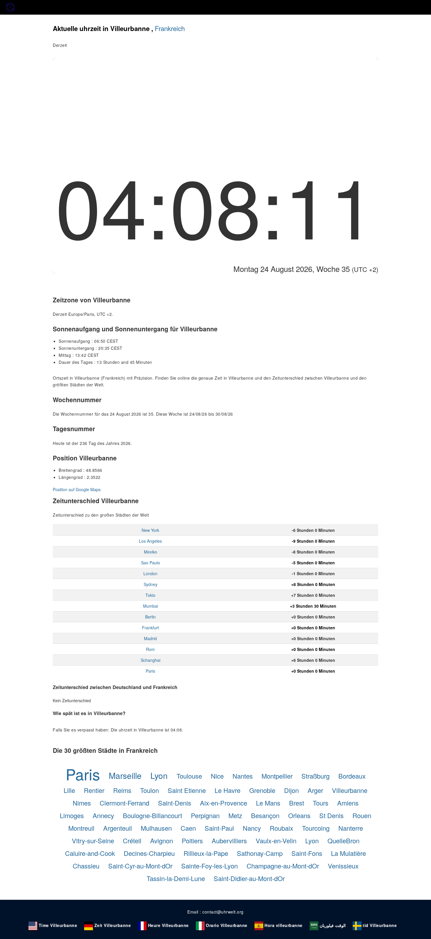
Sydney (150, 584)
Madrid (150, 638)
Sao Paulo (150, 563)
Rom (150, 649)
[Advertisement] (215, 102)
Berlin (150, 617)
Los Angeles (150, 541)
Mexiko (150, 552)
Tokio (150, 595)
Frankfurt (150, 627)
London (150, 573)
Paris (150, 671)
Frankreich (170, 28)
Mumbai (150, 606)
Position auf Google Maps (77, 489)
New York (150, 530)
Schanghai (150, 660)
